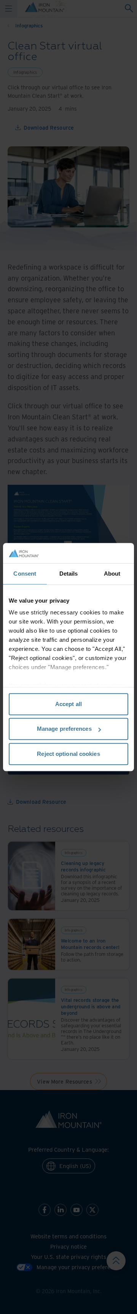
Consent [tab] (24, 573)
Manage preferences (64, 728)
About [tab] (112, 573)
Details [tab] (68, 573)
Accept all (68, 704)
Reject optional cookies (68, 754)
